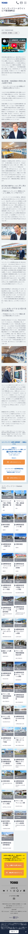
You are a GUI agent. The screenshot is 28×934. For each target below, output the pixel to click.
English (15, 911)
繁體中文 (20, 911)
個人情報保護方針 (7, 907)
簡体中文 (16, 913)
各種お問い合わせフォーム (15, 872)
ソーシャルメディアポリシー (18, 907)
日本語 (11, 911)
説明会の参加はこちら (15, 477)
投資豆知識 (14, 909)
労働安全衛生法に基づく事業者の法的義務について (12, 903)
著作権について (12, 905)
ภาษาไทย (24, 911)
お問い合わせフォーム (15, 462)
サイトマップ (19, 905)
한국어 (12, 913)
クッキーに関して (7, 927)
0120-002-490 (15, 451)
